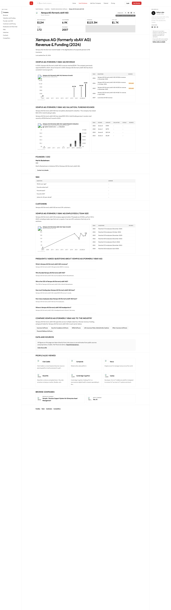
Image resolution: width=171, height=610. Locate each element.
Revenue (5, 15)
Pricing (113, 3)
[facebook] (128, 13)
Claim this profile (42, 347)
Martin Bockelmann (43, 160)
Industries (5, 32)
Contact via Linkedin (43, 170)
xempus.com (120, 12)
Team (43, 409)
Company (5, 12)
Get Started (136, 3)
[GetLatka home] (31, 3)
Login (127, 3)
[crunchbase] (134, 13)
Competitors (6, 38)
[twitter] (125, 13)
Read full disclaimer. (72, 345)
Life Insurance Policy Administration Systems (96, 328)
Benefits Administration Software (59, 9)
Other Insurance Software (119, 328)
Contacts (5, 35)
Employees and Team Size (10, 26)
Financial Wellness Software (45, 331)
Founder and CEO (8, 21)
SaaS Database (83, 3)
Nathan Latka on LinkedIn (159, 41)
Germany (47, 15)
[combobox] (50, 3)
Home (74, 3)
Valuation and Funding (9, 18)
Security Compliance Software (59, 328)
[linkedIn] (131, 13)
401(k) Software (76, 328)
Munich (42, 15)
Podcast (106, 3)
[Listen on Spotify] (155, 27)
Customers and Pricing (9, 24)
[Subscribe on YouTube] (152, 27)
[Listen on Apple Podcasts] (157, 27)
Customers (49, 409)
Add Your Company (95, 3)
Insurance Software (42, 328)
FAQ (4, 29)
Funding (38, 409)
